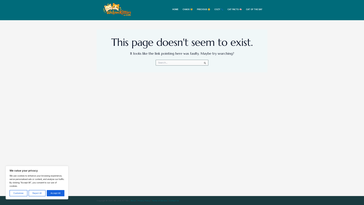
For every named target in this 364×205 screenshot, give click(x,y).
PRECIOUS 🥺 (203, 9)
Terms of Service (159, 200)
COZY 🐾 (218, 9)
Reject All (37, 193)
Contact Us (174, 200)
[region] (37, 182)
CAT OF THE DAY (254, 9)
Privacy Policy (144, 200)
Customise (18, 193)
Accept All (56, 193)
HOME (175, 9)
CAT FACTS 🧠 (235, 9)
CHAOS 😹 (188, 9)
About (133, 200)
